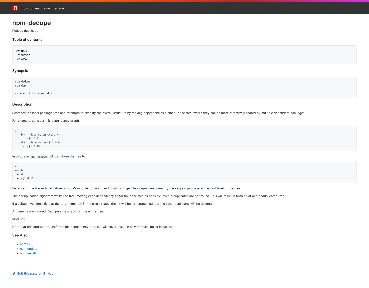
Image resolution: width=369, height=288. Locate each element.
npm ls (25, 244)
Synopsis (21, 50)
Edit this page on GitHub (34, 273)
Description (23, 55)
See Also (21, 59)
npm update (28, 249)
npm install (28, 253)
